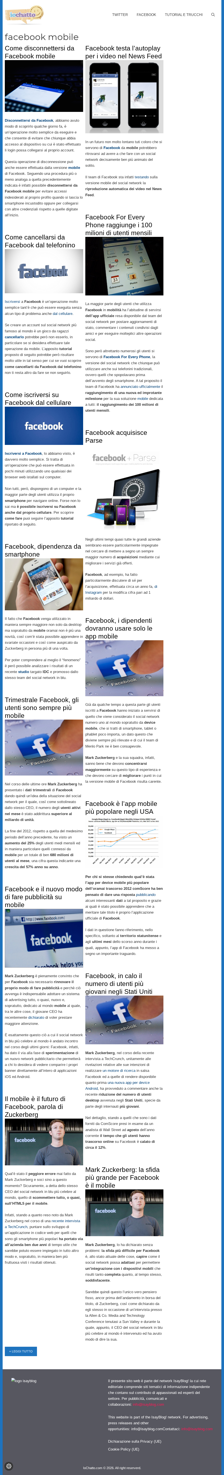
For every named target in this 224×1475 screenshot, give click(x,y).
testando (142, 177)
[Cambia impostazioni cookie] (8, 1466)
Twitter (120, 15)
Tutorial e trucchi (184, 15)
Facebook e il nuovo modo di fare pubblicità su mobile (43, 896)
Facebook (146, 15)
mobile (142, 399)
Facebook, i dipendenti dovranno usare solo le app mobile (118, 628)
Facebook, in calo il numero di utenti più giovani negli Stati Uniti (118, 983)
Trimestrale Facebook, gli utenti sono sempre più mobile (42, 707)
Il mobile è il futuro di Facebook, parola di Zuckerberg (35, 1106)
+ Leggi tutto (21, 1351)
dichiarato (36, 1017)
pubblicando (146, 895)
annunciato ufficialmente (140, 387)
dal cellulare (62, 314)
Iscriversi (12, 302)
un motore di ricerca (119, 1071)
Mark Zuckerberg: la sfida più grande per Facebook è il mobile (122, 1177)
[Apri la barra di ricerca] (213, 14)
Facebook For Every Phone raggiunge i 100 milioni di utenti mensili (118, 224)
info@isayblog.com (148, 1404)
